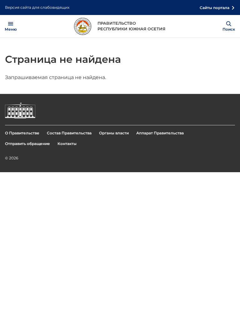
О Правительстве (22, 133)
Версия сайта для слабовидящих (37, 7)
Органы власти (114, 133)
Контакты (67, 143)
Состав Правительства (69, 133)
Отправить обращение (27, 143)
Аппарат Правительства (160, 133)
